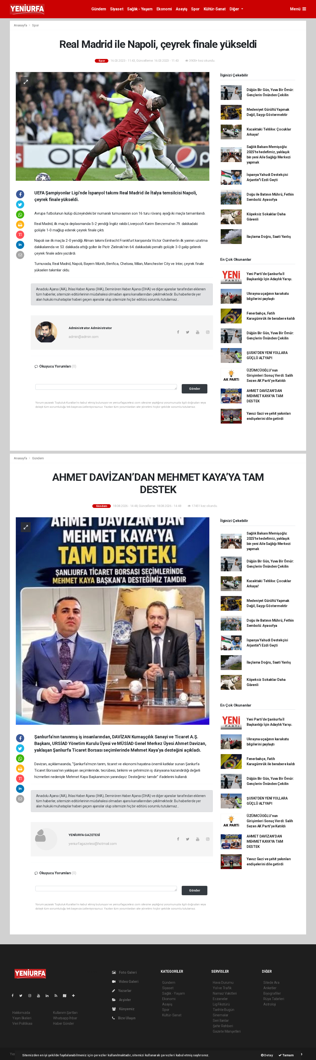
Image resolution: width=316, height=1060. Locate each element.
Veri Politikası (22, 1023)
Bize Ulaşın (126, 1018)
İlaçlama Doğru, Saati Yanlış (269, 237)
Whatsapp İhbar (65, 1018)
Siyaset (116, 9)
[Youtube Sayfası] (40, 996)
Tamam (288, 1055)
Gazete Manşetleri (227, 1031)
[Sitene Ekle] (75, 996)
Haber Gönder (63, 1023)
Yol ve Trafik (222, 988)
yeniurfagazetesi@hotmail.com (93, 844)
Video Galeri (128, 982)
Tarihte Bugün (223, 1010)
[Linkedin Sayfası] (49, 996)
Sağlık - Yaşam (139, 9)
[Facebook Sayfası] (15, 996)
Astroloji (269, 1004)
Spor (195, 9)
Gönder (194, 389)
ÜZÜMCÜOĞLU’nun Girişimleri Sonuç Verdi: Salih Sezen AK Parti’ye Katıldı (270, 375)
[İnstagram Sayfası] (31, 996)
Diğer (235, 9)
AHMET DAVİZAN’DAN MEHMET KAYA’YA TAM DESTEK (265, 396)
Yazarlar (125, 991)
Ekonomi (164, 9)
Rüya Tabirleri (273, 999)
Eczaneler (220, 999)
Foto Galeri (127, 972)
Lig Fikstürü (221, 1004)
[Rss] (58, 996)
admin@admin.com (84, 337)
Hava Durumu (223, 983)
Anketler (269, 988)
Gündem (98, 9)
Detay (268, 1055)
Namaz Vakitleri (225, 993)
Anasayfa (21, 25)
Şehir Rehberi (223, 1026)
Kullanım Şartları (65, 1013)
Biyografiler (272, 993)
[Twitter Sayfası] (22, 996)
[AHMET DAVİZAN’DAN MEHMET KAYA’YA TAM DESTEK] (112, 621)
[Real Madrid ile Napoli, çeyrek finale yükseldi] (112, 126)
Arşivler (124, 1000)
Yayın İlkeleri (21, 1018)
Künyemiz (126, 1009)
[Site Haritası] (66, 996)
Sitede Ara (271, 983)
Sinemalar (220, 1015)
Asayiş (181, 9)
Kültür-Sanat (215, 9)
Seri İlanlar (221, 1021)
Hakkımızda (21, 1013)
